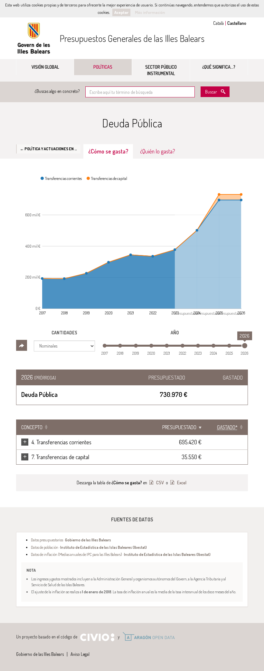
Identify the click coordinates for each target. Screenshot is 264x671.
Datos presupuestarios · (71, 539)
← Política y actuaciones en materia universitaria (50, 148)
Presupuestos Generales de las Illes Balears (132, 38)
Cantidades (64, 332)
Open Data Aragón (148, 636)
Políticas (102, 67)
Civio (97, 637)
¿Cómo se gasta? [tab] (108, 151)
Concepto (31, 427)
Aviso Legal (80, 654)
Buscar (211, 91)
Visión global (45, 67)
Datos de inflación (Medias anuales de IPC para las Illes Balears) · (121, 554)
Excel (181, 482)
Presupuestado (179, 427)
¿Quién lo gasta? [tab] (157, 151)
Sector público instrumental (161, 70)
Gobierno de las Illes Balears (34, 38)
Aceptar (121, 12)
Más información (150, 12)
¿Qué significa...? (218, 67)
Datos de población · (89, 547)
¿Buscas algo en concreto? (57, 91)
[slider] (244, 345)
